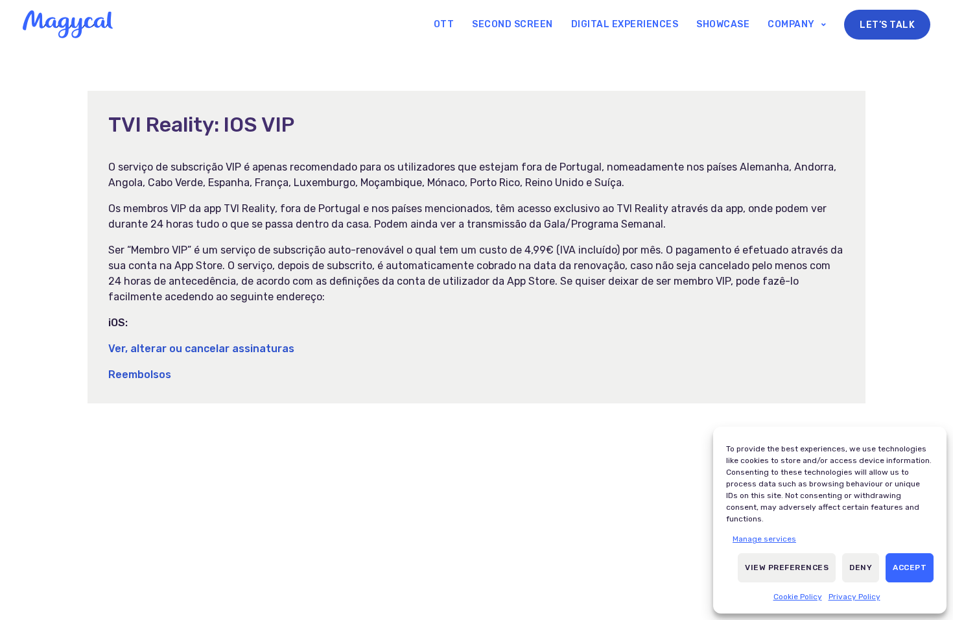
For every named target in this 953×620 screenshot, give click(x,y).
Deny (860, 567)
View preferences (787, 567)
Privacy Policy (854, 596)
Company (791, 24)
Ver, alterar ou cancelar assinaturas (201, 348)
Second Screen (512, 24)
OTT (444, 24)
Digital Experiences (625, 24)
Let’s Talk (887, 24)
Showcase (722, 24)
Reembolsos (139, 374)
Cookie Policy (797, 596)
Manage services (764, 538)
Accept (909, 567)
